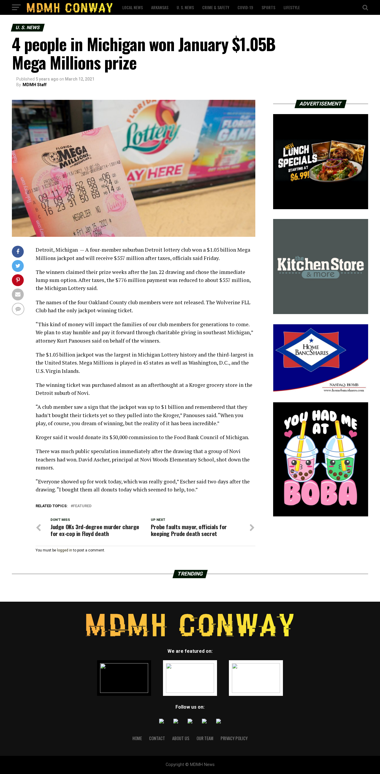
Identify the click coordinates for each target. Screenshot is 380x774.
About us (180, 738)
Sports (268, 7)
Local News (132, 7)
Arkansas (159, 7)
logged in (64, 550)
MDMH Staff (35, 84)
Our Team (205, 738)
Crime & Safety (215, 7)
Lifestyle (292, 7)
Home (137, 738)
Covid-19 (245, 7)
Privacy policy (234, 738)
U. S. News (185, 7)
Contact (157, 738)
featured (82, 506)
